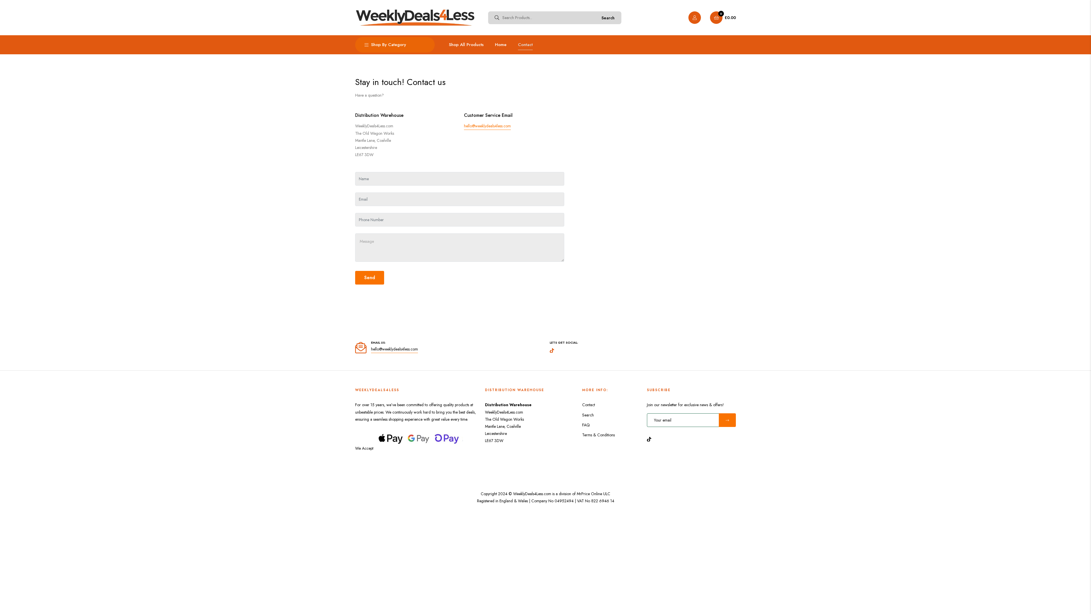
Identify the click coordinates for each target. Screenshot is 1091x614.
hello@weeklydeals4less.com (487, 126)
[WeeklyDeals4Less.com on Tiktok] (650, 439)
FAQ (586, 425)
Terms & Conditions (598, 435)
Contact (588, 405)
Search (608, 18)
